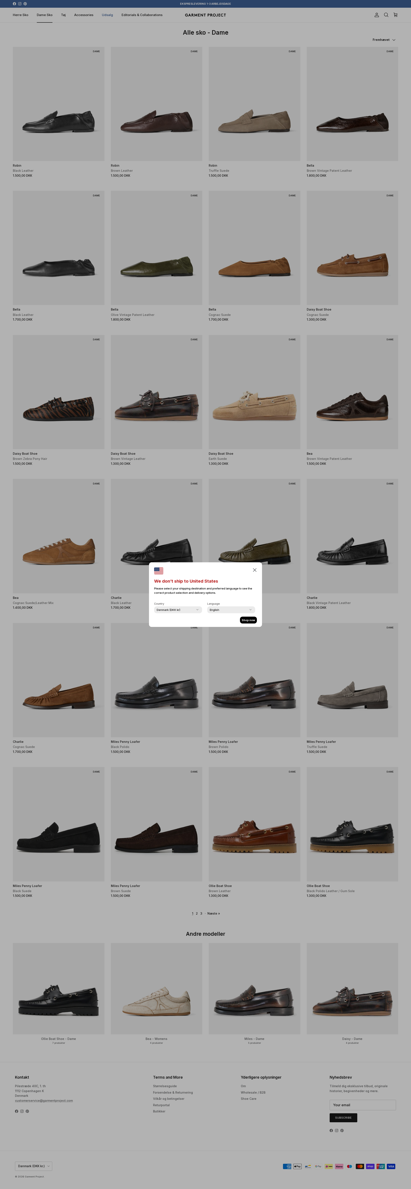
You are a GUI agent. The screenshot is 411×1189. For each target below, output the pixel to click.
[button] (255, 569)
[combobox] (168, 610)
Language (213, 603)
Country (159, 603)
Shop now (248, 620)
